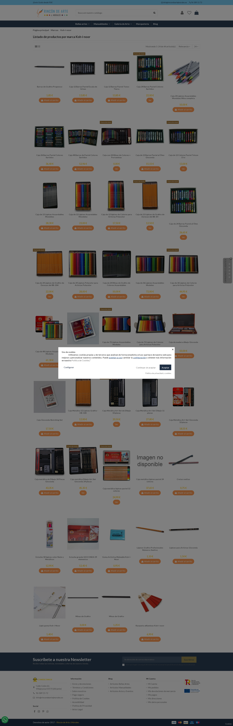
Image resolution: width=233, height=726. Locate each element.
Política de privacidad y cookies (158, 373)
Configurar (69, 367)
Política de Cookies (81, 360)
